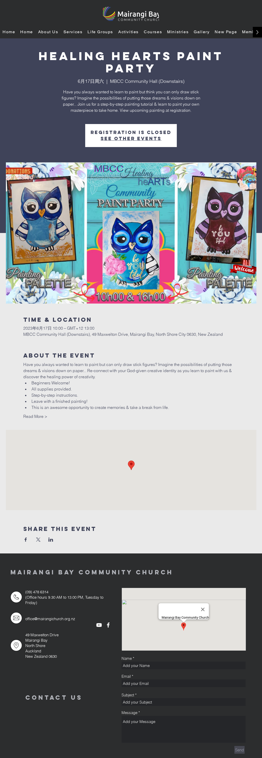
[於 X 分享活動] (38, 540)
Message (129, 713)
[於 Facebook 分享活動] (25, 540)
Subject (128, 695)
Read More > (35, 416)
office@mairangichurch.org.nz (50, 618)
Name (127, 658)
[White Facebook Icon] (108, 625)
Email (126, 676)
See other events (131, 138)
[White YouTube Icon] (99, 625)
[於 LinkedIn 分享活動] (50, 540)
